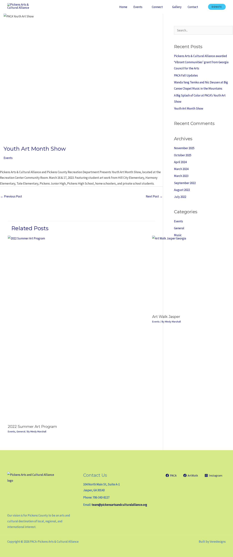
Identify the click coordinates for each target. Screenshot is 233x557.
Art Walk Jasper (166, 316)
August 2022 (182, 190)
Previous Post (11, 196)
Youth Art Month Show (188, 108)
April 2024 (180, 162)
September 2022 (185, 183)
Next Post (154, 196)
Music (178, 235)
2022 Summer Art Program (32, 426)
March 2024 (181, 169)
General (21, 431)
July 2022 (180, 197)
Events (137, 7)
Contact (193, 7)
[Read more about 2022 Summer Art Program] (78, 329)
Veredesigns (218, 542)
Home (123, 7)
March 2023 (181, 176)
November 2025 (184, 148)
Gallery (176, 7)
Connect (157, 7)
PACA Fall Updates (186, 75)
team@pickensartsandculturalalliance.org (119, 505)
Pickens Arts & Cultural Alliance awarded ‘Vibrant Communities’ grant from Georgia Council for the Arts (201, 62)
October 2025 (182, 155)
